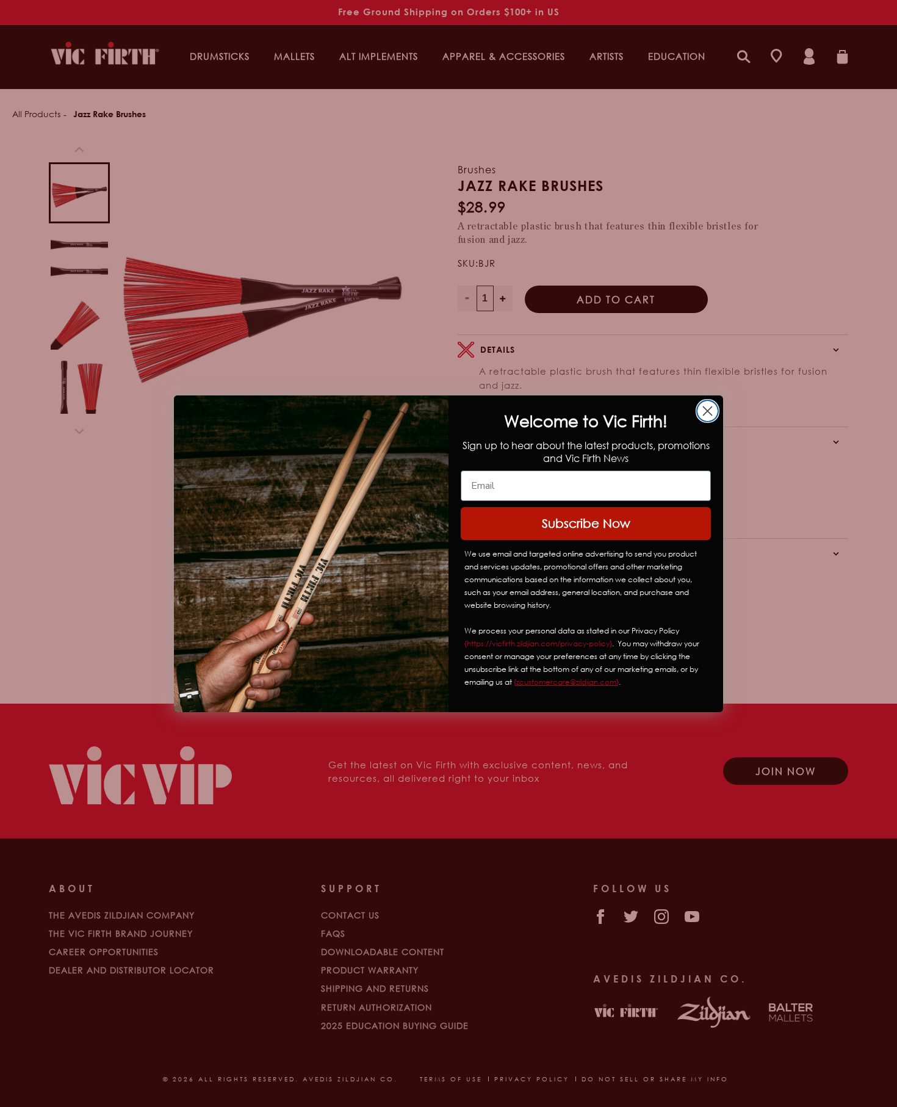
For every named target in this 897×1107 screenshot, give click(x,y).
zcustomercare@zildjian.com (566, 682)
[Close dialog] (707, 411)
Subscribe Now (586, 523)
